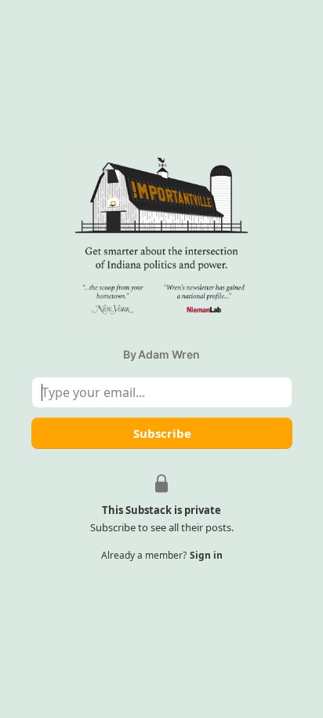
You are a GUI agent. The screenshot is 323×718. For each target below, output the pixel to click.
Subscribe (161, 433)
